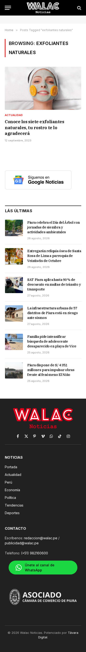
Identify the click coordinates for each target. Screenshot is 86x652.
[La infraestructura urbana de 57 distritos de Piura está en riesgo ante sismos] (14, 313)
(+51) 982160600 (34, 553)
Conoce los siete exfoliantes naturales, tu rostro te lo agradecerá (34, 127)
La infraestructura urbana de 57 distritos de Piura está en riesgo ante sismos (52, 313)
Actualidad (13, 475)
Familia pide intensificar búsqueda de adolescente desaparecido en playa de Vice (51, 341)
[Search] (78, 7)
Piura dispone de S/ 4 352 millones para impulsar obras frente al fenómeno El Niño (50, 370)
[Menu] (8, 7)
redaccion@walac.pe (40, 538)
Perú (8, 482)
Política (10, 498)
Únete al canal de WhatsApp (39, 567)
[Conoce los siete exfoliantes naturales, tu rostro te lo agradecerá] (43, 88)
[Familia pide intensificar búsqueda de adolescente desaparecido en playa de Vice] (14, 342)
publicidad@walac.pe (22, 543)
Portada (11, 467)
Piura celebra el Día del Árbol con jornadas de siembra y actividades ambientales (53, 227)
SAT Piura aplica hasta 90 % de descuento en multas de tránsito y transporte (54, 284)
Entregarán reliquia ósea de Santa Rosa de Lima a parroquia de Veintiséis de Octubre (54, 256)
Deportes (12, 513)
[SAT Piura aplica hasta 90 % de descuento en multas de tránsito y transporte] (14, 285)
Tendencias (14, 505)
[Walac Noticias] (43, 8)
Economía (12, 490)
